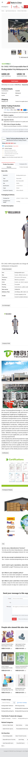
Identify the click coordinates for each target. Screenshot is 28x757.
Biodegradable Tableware (7, 705)
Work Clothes (19, 725)
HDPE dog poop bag (19, 705)
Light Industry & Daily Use (11, 10)
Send (14, 619)
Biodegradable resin (6, 708)
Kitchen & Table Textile (21, 10)
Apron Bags (21, 739)
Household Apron (21, 743)
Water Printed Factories (20, 736)
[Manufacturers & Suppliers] (14, 2)
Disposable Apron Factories (9, 739)
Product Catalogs (22, 702)
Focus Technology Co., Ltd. (18, 751)
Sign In (3, 157)
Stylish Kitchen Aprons (8, 728)
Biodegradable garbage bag (7, 711)
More (2, 746)
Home (2, 10)
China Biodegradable (7, 736)
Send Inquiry (14, 81)
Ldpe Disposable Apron (8, 743)
